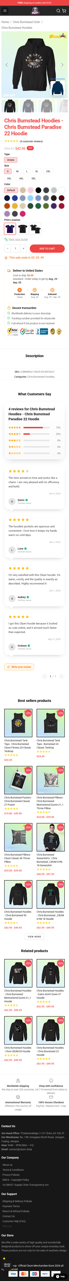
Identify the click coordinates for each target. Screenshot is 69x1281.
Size (6, 165)
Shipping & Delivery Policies (17, 1201)
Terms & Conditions (13, 1169)
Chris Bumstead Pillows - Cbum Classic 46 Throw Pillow (17, 858)
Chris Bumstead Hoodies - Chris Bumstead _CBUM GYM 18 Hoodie (50, 915)
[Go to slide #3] (46, 106)
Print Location (12, 219)
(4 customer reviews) (31, 141)
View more (34, 936)
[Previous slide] (7, 65)
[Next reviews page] (61, 676)
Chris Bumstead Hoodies (16, 27)
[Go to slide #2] (28, 106)
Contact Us (8, 1216)
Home (5, 22)
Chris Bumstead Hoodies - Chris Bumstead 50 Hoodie (17, 915)
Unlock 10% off (7, 1265)
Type (7, 154)
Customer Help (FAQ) (14, 1221)
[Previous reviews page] (44, 676)
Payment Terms (11, 1206)
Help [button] (63, 1276)
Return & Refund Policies (15, 1211)
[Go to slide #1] (9, 106)
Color (7, 184)
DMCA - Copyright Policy (15, 1179)
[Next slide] (62, 65)
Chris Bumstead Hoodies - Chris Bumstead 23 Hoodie (50, 1051)
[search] (58, 11)
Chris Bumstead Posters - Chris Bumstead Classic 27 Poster (18, 801)
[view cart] (64, 11)
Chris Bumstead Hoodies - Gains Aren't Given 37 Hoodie (50, 994)
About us (7, 1164)
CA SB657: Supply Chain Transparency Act (25, 1184)
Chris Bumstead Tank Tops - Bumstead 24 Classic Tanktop (48, 744)
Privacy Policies (10, 1174)
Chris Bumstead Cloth (26, 22)
